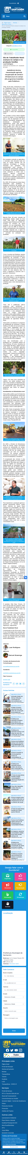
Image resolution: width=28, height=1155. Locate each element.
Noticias (4, 1071)
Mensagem (6, 1015)
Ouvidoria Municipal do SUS (9, 1123)
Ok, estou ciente (14, 1147)
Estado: (5, 994)
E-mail (5, 980)
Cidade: (5, 1001)
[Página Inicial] (14, 10)
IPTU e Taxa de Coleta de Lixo (10, 1093)
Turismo (4, 1076)
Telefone (5, 987)
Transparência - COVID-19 (9, 1084)
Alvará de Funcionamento (9, 1096)
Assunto (5, 1008)
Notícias (15, 22)
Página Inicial (7, 22)
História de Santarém (8, 1069)
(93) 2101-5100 (14, 963)
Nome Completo (7, 973)
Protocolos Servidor (7, 1106)
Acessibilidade (12, 3)
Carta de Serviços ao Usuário (10, 1098)
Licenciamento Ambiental (9, 1118)
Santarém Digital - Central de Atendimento (14, 1101)
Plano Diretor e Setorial (8, 1120)
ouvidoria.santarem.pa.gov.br (11, 673)
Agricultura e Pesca (6, 24)
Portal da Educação (7, 1066)
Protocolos (5, 1108)
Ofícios (4, 1103)
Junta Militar (5, 1130)
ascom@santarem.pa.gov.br (11, 666)
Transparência (6, 1074)
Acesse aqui (6, 679)
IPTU (3, 1128)
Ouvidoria (4, 1079)
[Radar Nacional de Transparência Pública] (14, 1055)
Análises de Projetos (7, 1111)
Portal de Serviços (7, 1091)
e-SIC (3, 1081)
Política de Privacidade (11, 1144)
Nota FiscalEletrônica (8, 1125)
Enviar (14, 1030)
